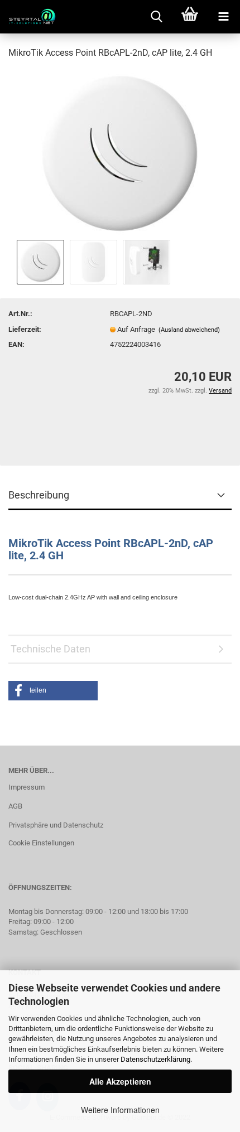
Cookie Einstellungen (41, 843)
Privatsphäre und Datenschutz (55, 825)
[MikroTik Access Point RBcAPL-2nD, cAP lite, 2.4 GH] (120, 152)
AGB (15, 806)
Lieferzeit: (24, 329)
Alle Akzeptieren (120, 1081)
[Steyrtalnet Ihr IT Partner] (28, 16)
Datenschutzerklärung (155, 1059)
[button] (53, 690)
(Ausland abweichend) (189, 329)
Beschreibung (38, 495)
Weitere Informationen (120, 1109)
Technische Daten (50, 649)
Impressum (26, 787)
